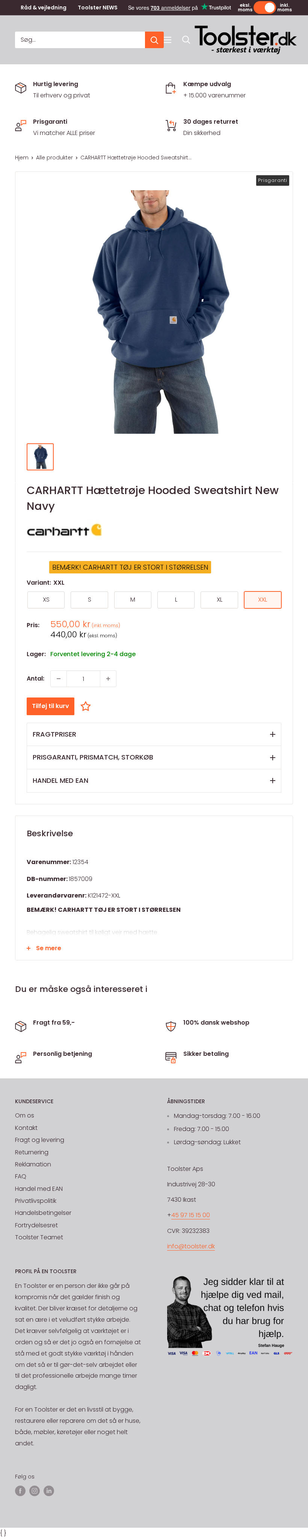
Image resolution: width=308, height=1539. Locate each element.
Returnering (31, 1152)
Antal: (35, 678)
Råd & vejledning (43, 8)
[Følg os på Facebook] (20, 1491)
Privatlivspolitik (35, 1200)
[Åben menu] (167, 40)
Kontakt (26, 1128)
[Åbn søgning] (186, 40)
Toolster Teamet (39, 1237)
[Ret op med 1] (108, 679)
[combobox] (80, 40)
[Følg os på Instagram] (34, 1491)
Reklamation (33, 1164)
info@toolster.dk (191, 1246)
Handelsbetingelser (43, 1212)
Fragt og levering (39, 1140)
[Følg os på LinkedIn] (49, 1491)
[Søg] (154, 40)
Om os (24, 1115)
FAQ (20, 1176)
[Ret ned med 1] (58, 679)
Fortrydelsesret (36, 1225)
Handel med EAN (39, 1188)
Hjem (22, 157)
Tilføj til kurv (50, 706)
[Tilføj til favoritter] (87, 705)
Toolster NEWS (98, 8)
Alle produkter (54, 157)
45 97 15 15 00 (190, 1215)
